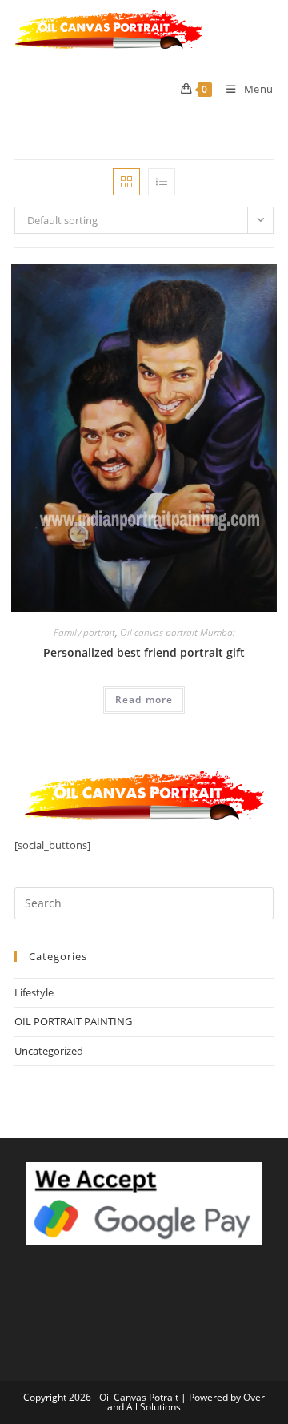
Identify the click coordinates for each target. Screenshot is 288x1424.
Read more (144, 699)
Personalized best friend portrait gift (144, 652)
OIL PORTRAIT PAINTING (73, 1021)
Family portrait (84, 632)
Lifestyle (34, 992)
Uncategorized (48, 1051)
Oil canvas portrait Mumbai (177, 632)
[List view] (161, 181)
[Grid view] (126, 181)
